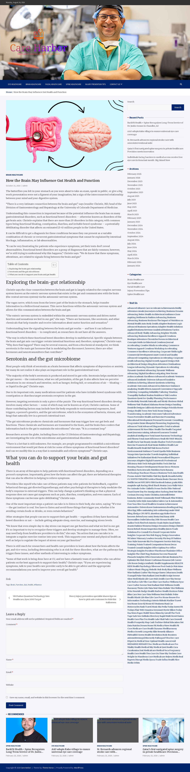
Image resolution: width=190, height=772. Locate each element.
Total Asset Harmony (160, 435)
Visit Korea (156, 448)
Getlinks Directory (150, 616)
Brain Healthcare (33, 84)
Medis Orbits (133, 663)
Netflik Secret (134, 482)
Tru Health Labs (151, 619)
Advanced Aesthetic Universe (141, 379)
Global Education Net (173, 622)
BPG (148, 482)
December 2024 (135, 225)
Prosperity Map (141, 622)
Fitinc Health (154, 429)
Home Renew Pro (171, 597)
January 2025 (133, 222)
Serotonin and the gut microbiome (24, 272)
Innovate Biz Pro (146, 541)
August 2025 (133, 196)
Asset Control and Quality (165, 355)
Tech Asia (172, 473)
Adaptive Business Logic (170, 323)
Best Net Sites (175, 491)
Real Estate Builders (157, 445)
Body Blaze (167, 569)
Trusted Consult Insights (139, 547)
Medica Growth (134, 631)
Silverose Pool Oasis (161, 566)
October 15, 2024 (13, 185)
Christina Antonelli (159, 494)
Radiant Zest (153, 575)
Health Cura (172, 647)
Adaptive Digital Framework (150, 460)
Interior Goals (155, 523)
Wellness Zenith (172, 585)
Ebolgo (136, 513)
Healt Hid (146, 448)
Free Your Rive (134, 504)
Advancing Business (166, 317)
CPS (142, 513)
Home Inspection (149, 529)
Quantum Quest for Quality (140, 398)
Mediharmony (170, 628)
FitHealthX (132, 635)
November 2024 (135, 229)
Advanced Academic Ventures (169, 376)
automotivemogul (136, 638)
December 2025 (135, 181)
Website (9, 685)
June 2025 (132, 203)
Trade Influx (162, 659)
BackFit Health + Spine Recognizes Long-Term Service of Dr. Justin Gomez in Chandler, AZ (25, 752)
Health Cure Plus (135, 619)
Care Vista (146, 594)
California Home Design (156, 407)
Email (9, 672)
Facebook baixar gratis (166, 482)
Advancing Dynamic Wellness (159, 370)
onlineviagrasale (166, 510)
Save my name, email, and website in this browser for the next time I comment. (47, 697)
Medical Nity (147, 647)
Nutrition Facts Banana (162, 470)
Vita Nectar (175, 579)
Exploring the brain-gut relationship (25, 269)
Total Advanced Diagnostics (150, 426)
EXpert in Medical (136, 641)
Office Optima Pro (160, 547)
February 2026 (134, 174)
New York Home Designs (160, 411)
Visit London (171, 395)
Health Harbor (155, 591)
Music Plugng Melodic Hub (148, 569)
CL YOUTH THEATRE (137, 479)
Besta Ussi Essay (161, 516)
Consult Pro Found (150, 532)
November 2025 (135, 185)
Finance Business (158, 473)
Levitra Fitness (155, 479)
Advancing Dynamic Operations (150, 367)
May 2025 (132, 207)
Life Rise (145, 597)
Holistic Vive (169, 588)
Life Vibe (143, 582)
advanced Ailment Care (138, 308)
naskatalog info (150, 510)
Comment (11, 624)
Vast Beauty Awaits (148, 442)
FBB (153, 482)
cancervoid (170, 641)
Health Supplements (164, 563)
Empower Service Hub (165, 541)
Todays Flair (133, 610)
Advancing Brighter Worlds (163, 333)
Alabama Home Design (161, 404)
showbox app (157, 513)
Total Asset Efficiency (149, 438)
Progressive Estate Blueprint (141, 423)
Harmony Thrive (135, 588)
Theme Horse (48, 767)
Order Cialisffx (147, 488)
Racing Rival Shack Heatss (153, 485)
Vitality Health (134, 647)
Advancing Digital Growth (146, 361)
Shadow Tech (164, 442)
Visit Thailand (142, 404)
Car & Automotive (173, 501)
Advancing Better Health (139, 314)
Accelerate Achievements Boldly (165, 308)
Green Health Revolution (150, 635)
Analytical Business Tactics (166, 330)
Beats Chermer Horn (173, 479)
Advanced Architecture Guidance (164, 386)
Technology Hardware (138, 473)
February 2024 (134, 262)
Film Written (177, 498)
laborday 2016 (153, 519)
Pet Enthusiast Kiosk (147, 457)
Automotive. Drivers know (140, 507)
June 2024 (132, 247)
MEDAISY (143, 644)
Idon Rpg (131, 510)
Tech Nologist (149, 463)
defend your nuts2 (145, 516)
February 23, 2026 (59, 755)
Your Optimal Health (154, 641)
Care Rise (152, 582)
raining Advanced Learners (155, 432)
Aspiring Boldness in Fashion (141, 317)
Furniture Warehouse (155, 551)
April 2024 (132, 254)
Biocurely (150, 638)
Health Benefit (134, 448)
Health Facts (133, 442)
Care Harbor (163, 582)
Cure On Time (157, 653)
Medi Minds (138, 579)
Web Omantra (147, 610)
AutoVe (138, 476)
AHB (172, 516)
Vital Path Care (167, 619)
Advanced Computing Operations (143, 358)
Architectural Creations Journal (158, 342)
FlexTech (144, 523)
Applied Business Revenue (140, 330)
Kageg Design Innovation (167, 535)
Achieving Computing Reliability (143, 392)
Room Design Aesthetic (143, 563)
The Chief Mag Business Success (151, 554)
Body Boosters (169, 635)
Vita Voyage (153, 572)
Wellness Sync (177, 582)
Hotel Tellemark (163, 498)
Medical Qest (160, 647)
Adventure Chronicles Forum (151, 339)
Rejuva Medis (172, 656)
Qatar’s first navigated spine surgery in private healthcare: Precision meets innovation (163, 752)
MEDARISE (132, 644)
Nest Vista (158, 588)
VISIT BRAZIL (175, 438)
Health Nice (173, 659)
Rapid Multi (165, 616)
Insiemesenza (160, 507)
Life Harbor (133, 582)
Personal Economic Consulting (168, 420)
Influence (38, 584)
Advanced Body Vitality (138, 333)
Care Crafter (133, 585)
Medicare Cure (140, 628)
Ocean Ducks (160, 488)
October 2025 (133, 188)
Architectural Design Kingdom (142, 364)
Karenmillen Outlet (136, 519)
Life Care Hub (151, 579)
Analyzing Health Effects (139, 389)
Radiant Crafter (139, 572)
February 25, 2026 (13, 755)
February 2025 (134, 218)
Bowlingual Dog (175, 507)
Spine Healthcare (73, 84)
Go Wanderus (141, 656)
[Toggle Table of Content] (53, 265)
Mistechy (159, 613)
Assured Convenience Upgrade (167, 389)
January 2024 (133, 265)
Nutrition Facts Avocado (138, 470)
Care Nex (136, 594)
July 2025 (131, 199)
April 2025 (132, 210)
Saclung (165, 491)
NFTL (147, 513)
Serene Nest (146, 585)
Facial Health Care (53, 84)
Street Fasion (177, 616)
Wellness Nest (158, 594)
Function (19, 584)
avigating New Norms (166, 373)
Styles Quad (168, 523)
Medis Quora (149, 659)
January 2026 (133, 177)
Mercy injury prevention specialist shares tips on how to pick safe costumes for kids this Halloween (92, 599)
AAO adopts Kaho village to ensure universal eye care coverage (71, 750)
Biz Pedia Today (166, 607)
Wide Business (173, 451)
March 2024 (133, 258)
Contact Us (115, 84)
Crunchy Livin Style (136, 501)
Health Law (172, 445)
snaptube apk (133, 485)
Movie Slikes (169, 610)
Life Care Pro (155, 597)
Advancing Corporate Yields (163, 351)
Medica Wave (163, 625)
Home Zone (137, 603)
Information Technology (139, 600)
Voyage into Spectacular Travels (142, 454)
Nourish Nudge (140, 591)
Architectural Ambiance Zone (166, 314)
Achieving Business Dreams (169, 311)
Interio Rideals (159, 600)
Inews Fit (178, 607)
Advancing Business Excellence (142, 336)
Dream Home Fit (148, 625)
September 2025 (135, 192)
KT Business (158, 603)
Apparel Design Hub (169, 361)
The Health (166, 429)
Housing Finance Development (142, 467)
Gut (25, 584)
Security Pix (160, 538)
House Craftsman (153, 560)
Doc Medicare (155, 644)
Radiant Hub (158, 585)
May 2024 (132, 251)
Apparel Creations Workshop (150, 348)
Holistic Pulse (171, 594)
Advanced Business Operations (142, 326)
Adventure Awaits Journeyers (141, 311)
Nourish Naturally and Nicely (153, 401)
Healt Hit (164, 438)
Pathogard (160, 638)
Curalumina (133, 650)
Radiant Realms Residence (151, 395)
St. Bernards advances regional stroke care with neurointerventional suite (114, 752)
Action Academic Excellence (141, 376)
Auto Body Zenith (149, 323)
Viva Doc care (172, 638)
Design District (176, 526)
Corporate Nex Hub (145, 535)
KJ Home (147, 603)
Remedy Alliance (166, 631)
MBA (180, 482)
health (30, 584)
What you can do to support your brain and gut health (32, 275)
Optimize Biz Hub (135, 560)
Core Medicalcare (156, 656)
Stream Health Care (169, 519)
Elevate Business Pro (172, 557)
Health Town (141, 411)
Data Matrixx (133, 625)
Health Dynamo (154, 628)
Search (130, 101)
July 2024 (131, 244)
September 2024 (135, 236)
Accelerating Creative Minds (141, 345)
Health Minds (133, 597)
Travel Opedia (159, 451)
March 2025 (133, 214)
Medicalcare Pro (170, 644)
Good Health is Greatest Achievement (160, 504)
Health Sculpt (165, 575)
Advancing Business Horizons (142, 320)
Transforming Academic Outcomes (144, 414)
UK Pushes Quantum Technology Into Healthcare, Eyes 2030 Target (31, 598)
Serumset (158, 610)
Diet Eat (172, 463)
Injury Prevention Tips (95, 84)
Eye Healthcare (15, 84)
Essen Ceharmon (167, 572)
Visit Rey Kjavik (160, 476)
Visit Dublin (147, 476)
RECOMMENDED (16, 714)
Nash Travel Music (149, 607)
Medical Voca (162, 650)
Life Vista (148, 588)
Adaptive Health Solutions (170, 326)
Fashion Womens (142, 526)
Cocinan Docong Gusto (138, 494)
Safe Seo (137, 616)
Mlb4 (139, 510)
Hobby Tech (162, 463)
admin (25, 185)
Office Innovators (153, 557)
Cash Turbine (156, 622)
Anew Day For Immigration (147, 491)
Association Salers (155, 501)
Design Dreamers (159, 526)
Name (9, 659)
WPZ (143, 482)
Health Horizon (169, 591)
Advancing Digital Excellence (141, 373)
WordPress (78, 767)
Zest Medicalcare (147, 650)
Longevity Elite (150, 631)
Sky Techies (170, 653)
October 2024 (133, 233)
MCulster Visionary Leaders (140, 538)
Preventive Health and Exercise (149, 417)
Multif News (149, 613)
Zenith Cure (164, 579)
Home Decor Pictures (168, 467)
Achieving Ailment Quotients (151, 382)
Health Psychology (142, 566)
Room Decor (170, 544)
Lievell (167, 613)
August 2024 (133, 240)
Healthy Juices (165, 529)
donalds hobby (175, 476)
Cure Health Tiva (142, 653)
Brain (13, 584)
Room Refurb (133, 529)
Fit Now (144, 429)
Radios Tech (133, 523)
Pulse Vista (141, 575)
